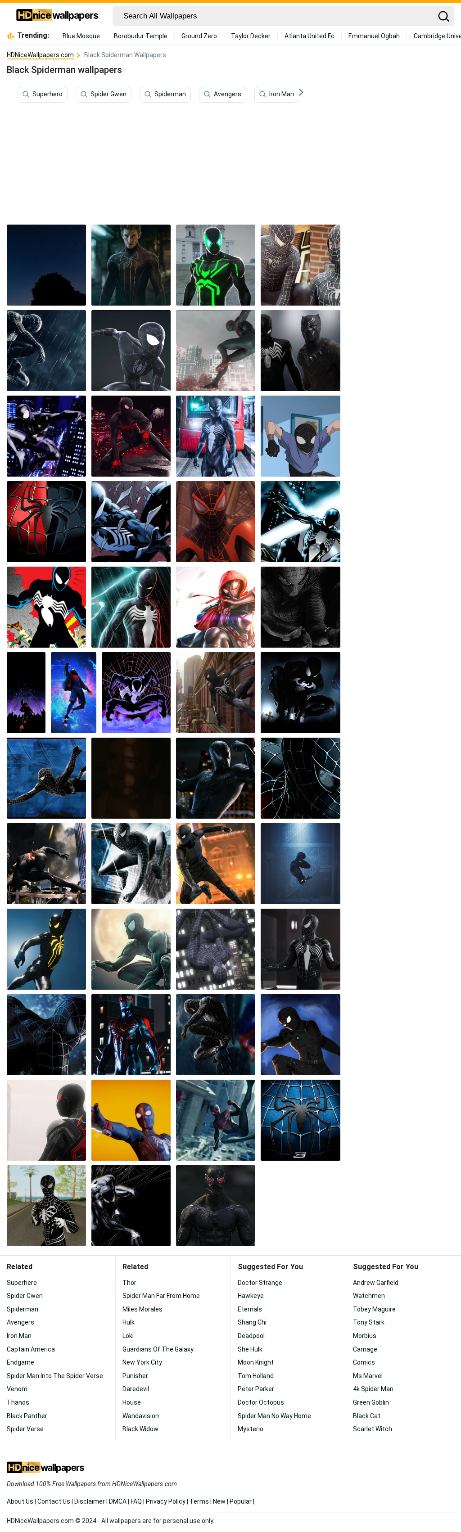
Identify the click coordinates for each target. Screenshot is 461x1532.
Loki (128, 1335)
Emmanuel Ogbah (374, 36)
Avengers (227, 94)
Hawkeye (251, 1295)
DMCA (118, 1501)
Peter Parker (256, 1388)
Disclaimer (89, 1501)
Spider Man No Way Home (274, 1415)
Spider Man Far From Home (161, 1295)
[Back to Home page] (57, 16)
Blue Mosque (81, 36)
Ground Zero (199, 36)
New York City (142, 1362)
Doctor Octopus (261, 1402)
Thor (129, 1282)
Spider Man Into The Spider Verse (55, 1375)
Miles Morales (142, 1309)
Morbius (364, 1335)
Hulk (128, 1322)
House (131, 1402)
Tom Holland (256, 1375)
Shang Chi (252, 1322)
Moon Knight (256, 1362)
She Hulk (250, 1349)
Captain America (31, 1349)
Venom (17, 1388)
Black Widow (140, 1429)
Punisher (135, 1375)
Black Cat (366, 1415)
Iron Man (281, 94)
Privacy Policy (165, 1501)
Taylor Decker (251, 36)
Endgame (20, 1362)
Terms (199, 1501)
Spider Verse (25, 1429)
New (219, 1501)
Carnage (365, 1349)
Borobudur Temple (140, 36)
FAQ (136, 1501)
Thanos (18, 1402)
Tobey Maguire (374, 1309)
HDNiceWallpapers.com (40, 55)
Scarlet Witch (372, 1429)
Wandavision (140, 1415)
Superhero (47, 94)
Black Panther (27, 1415)
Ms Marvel (368, 1375)
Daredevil (135, 1388)
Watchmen (369, 1295)
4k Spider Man (373, 1388)
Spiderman (170, 94)
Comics (364, 1362)
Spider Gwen (108, 94)
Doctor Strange (260, 1282)
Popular (241, 1501)
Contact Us (53, 1501)
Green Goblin (371, 1402)
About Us (20, 1501)
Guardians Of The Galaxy (158, 1349)
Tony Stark (368, 1322)
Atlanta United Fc (309, 36)
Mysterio (250, 1429)
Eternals (250, 1309)
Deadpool (251, 1335)
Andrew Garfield (375, 1282)
